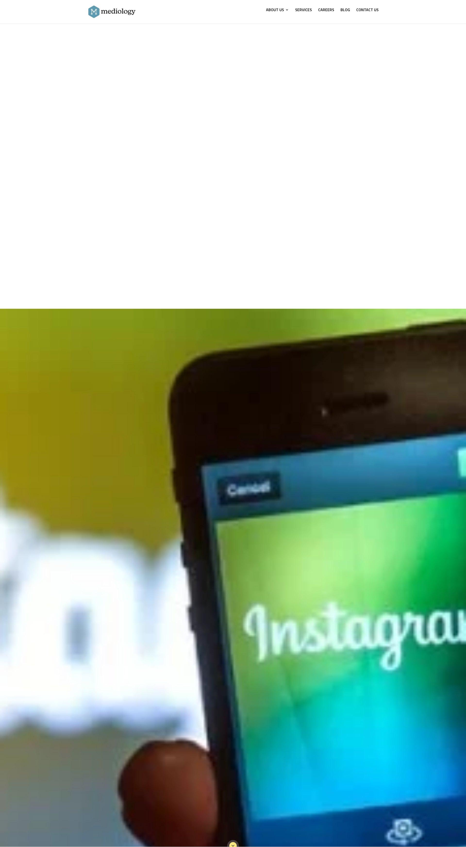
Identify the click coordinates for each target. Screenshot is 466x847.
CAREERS (326, 10)
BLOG (345, 10)
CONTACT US (367, 10)
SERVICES (303, 10)
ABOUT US (275, 10)
